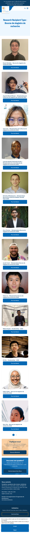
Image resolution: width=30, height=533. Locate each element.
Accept (15, 526)
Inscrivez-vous (15, 514)
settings (12, 523)
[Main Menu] (27, 8)
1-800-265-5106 (11, 492)
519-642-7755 (8, 493)
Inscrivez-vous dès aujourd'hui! (15, 4)
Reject (15, 530)
